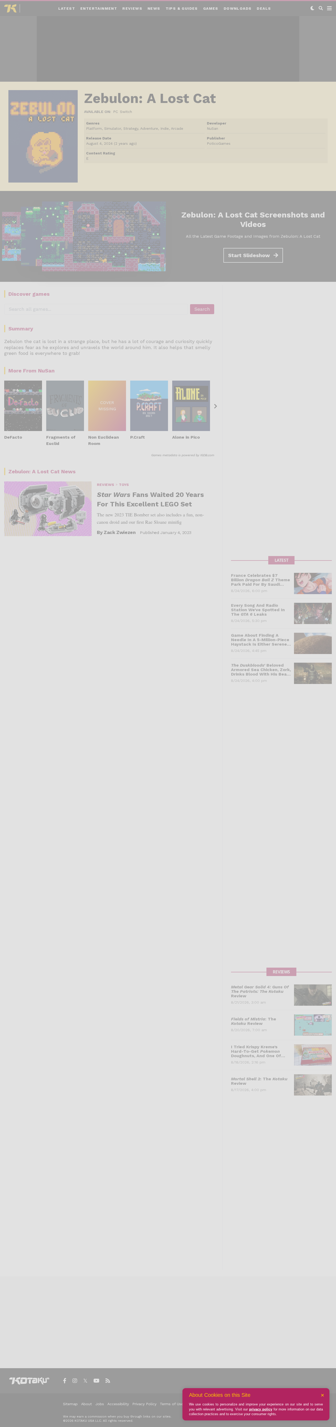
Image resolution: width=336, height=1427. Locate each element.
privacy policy (260, 1409)
